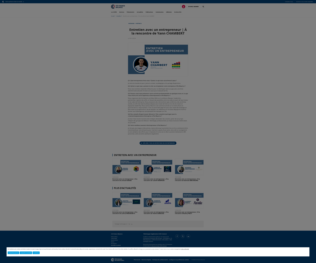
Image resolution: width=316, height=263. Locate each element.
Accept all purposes (13, 253)
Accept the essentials (26, 253)
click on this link (185, 249)
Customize (36, 253)
